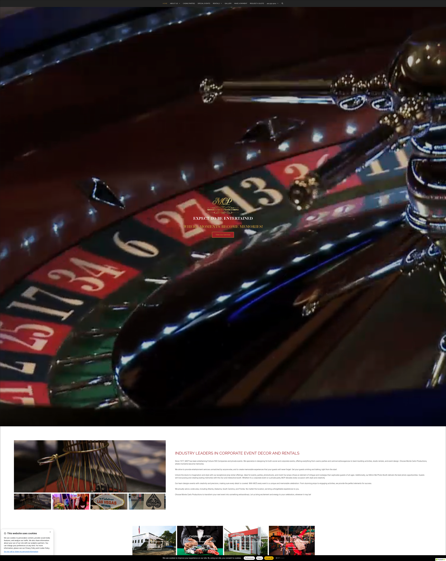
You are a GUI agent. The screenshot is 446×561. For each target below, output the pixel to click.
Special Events (204, 3)
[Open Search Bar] (282, 3)
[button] (223, 235)
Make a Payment (240, 3)
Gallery (228, 3)
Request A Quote (257, 3)
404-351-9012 (271, 3)
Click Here (154, 547)
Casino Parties (189, 3)
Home (165, 3)
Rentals (216, 3)
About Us (174, 3)
